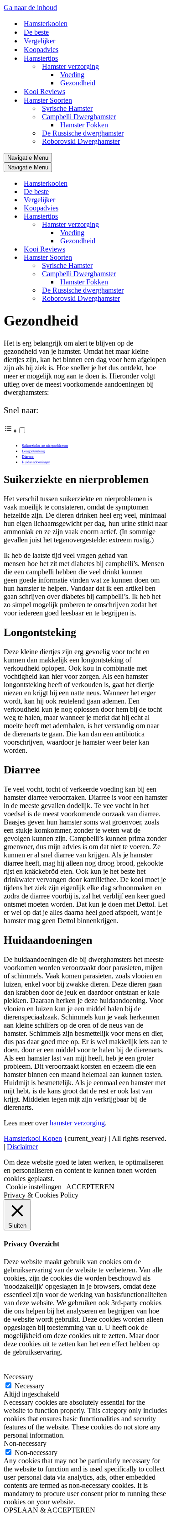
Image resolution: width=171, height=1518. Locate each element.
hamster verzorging (77, 1123)
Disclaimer (22, 1146)
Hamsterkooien (45, 23)
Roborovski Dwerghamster (81, 141)
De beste (36, 32)
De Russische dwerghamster (83, 133)
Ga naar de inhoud (30, 7)
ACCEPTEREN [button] (90, 1187)
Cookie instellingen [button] (34, 1187)
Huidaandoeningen (36, 462)
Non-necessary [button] (25, 1443)
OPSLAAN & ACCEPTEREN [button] (49, 1510)
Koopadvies (41, 49)
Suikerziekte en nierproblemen (45, 446)
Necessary (29, 1386)
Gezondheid (77, 83)
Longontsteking (33, 451)
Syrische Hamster (67, 108)
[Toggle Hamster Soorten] (163, 258)
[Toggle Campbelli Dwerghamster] (163, 274)
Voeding (72, 75)
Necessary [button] (18, 1377)
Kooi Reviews (44, 91)
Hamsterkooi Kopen (33, 1138)
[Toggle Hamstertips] (163, 217)
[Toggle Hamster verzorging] (163, 225)
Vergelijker (39, 41)
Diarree (28, 457)
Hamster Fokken (84, 125)
